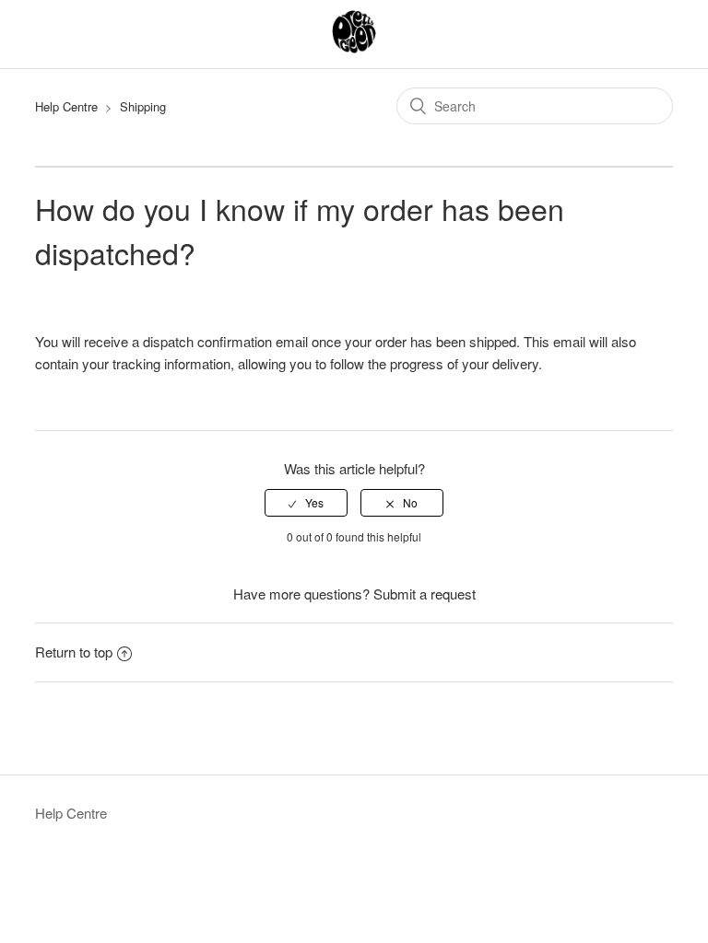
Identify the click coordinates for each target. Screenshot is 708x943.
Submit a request (424, 593)
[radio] (306, 503)
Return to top (73, 651)
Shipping (143, 106)
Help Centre (66, 106)
